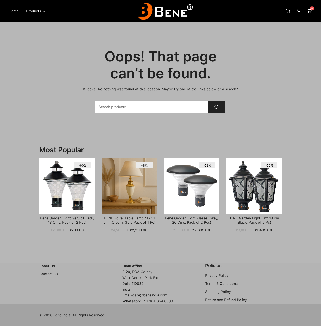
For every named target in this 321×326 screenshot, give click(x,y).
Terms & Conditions (221, 283)
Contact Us (48, 274)
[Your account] (299, 11)
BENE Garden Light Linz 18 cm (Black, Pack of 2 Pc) (254, 220)
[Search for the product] (216, 107)
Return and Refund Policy (226, 300)
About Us (47, 266)
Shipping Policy (218, 291)
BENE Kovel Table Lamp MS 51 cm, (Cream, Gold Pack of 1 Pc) (129, 220)
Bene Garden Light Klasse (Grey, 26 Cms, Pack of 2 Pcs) (191, 220)
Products (33, 11)
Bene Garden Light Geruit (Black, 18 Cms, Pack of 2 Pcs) (67, 220)
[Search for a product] (288, 11)
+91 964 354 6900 (157, 301)
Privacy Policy (217, 275)
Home (14, 11)
